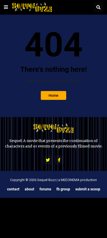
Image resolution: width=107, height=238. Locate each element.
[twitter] (47, 160)
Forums (45, 188)
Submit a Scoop (87, 188)
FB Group (63, 188)
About (29, 188)
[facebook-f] (59, 160)
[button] (6, 7)
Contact (13, 188)
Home (53, 95)
